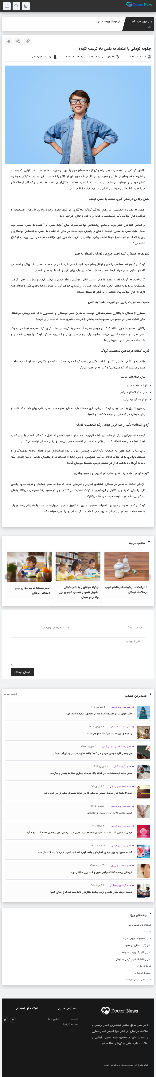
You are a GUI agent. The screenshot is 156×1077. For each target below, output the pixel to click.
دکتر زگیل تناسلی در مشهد (137, 945)
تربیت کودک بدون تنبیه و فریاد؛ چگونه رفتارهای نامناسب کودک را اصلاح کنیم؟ (91, 892)
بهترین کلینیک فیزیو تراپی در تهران (133, 959)
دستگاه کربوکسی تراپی (139, 925)
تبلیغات (74, 1019)
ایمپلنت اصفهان (143, 973)
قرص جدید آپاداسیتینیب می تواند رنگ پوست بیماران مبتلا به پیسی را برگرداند (91, 773)
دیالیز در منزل (144, 966)
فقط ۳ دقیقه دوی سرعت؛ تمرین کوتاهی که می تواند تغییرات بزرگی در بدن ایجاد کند (88, 793)
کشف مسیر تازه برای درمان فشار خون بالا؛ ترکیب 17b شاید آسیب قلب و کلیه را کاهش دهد (84, 852)
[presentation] (148, 577)
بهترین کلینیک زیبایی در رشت (136, 952)
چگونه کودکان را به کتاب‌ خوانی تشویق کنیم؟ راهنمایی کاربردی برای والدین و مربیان (79, 592)
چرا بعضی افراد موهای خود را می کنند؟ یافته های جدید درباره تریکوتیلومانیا (92, 753)
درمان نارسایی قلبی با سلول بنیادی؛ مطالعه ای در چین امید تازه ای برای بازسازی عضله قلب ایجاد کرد (79, 833)
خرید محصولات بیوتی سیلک (136, 939)
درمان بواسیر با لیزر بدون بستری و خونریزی (109, 813)
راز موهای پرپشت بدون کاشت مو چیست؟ (98, 21)
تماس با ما (53, 1019)
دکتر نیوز (114, 1065)
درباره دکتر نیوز (70, 1024)
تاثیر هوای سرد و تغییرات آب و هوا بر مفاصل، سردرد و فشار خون (99, 714)
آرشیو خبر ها (10, 694)
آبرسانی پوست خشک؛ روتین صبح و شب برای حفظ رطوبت (101, 872)
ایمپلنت (147, 932)
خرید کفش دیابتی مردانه (138, 980)
